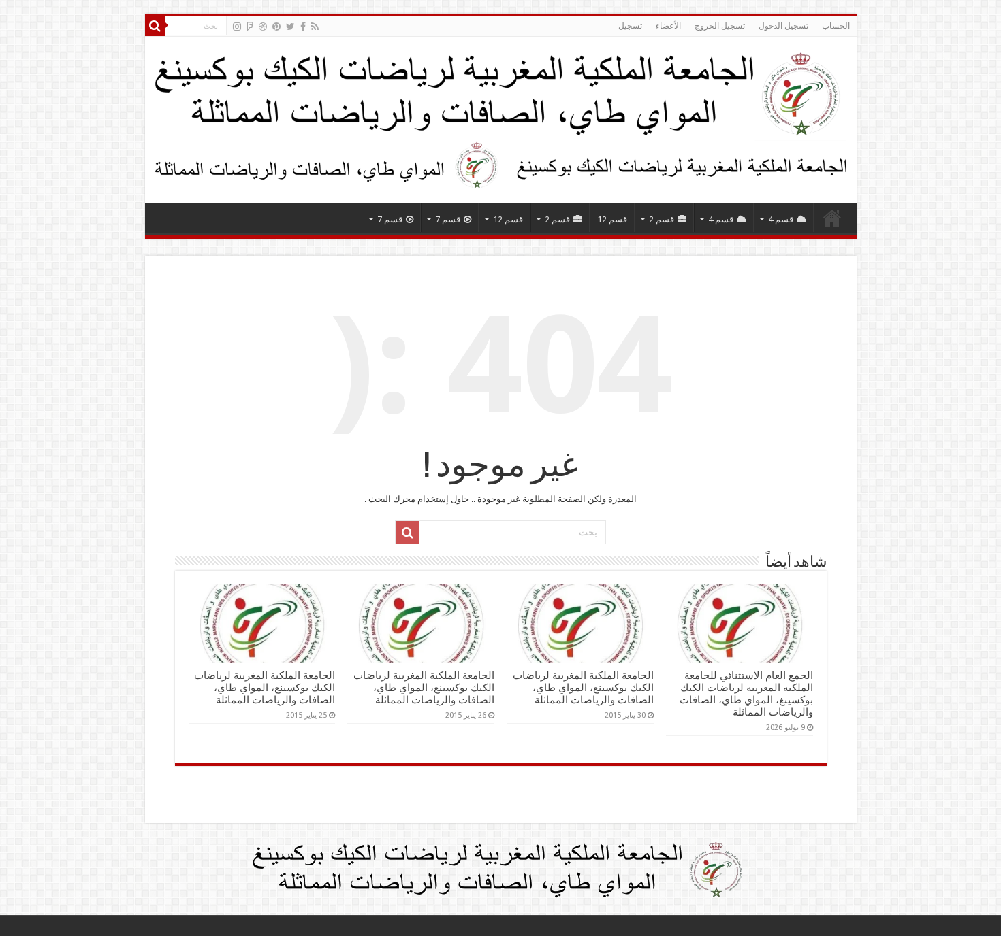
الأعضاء (668, 26)
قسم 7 (447, 219)
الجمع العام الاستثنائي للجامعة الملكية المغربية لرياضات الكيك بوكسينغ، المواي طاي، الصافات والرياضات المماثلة (746, 693)
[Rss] (315, 26)
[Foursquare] (250, 26)
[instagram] (237, 26)
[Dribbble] (262, 26)
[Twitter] (290, 26)
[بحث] (155, 26)
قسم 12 (612, 219)
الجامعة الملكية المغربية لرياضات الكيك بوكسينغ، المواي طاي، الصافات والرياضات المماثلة (583, 687)
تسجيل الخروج (720, 26)
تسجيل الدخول (783, 26)
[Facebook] (303, 26)
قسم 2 (661, 219)
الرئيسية (832, 217)
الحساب (836, 26)
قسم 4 (780, 219)
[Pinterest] (276, 26)
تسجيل (630, 26)
